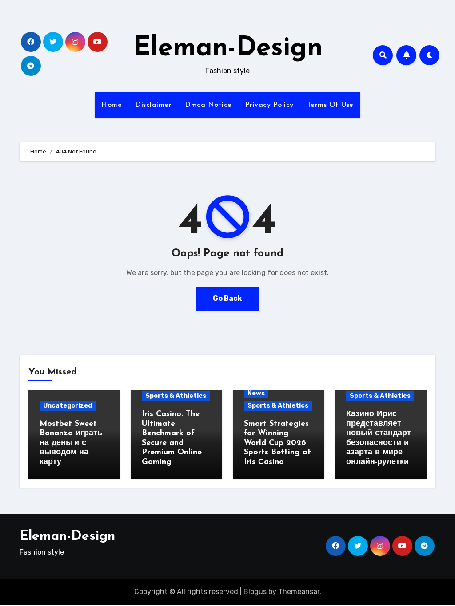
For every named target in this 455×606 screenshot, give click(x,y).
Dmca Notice (208, 105)
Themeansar (298, 591)
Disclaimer (153, 105)
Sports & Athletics (175, 396)
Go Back (227, 298)
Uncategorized (67, 405)
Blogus (255, 591)
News (256, 393)
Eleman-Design (228, 48)
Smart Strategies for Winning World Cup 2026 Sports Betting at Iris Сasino (277, 443)
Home (111, 105)
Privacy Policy (269, 105)
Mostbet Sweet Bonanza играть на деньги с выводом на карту (71, 443)
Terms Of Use (330, 105)
